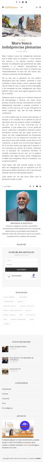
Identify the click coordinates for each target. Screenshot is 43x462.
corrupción (8, 301)
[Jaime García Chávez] (11, 7)
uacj (5, 319)
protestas (31, 315)
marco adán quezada (13, 310)
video (32, 319)
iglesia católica (27, 306)
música (28, 310)
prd (21, 315)
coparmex (23, 297)
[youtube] (23, 2)
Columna (21, 40)
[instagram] (19, 2)
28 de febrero (9, 297)
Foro (4, 403)
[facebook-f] (16, 2)
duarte (20, 301)
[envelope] (26, 2)
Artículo (5, 394)
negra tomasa (10, 315)
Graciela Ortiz (10, 306)
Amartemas (6, 389)
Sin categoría (7, 408)
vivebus (7, 324)
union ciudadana (18, 319)
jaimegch (7, 186)
